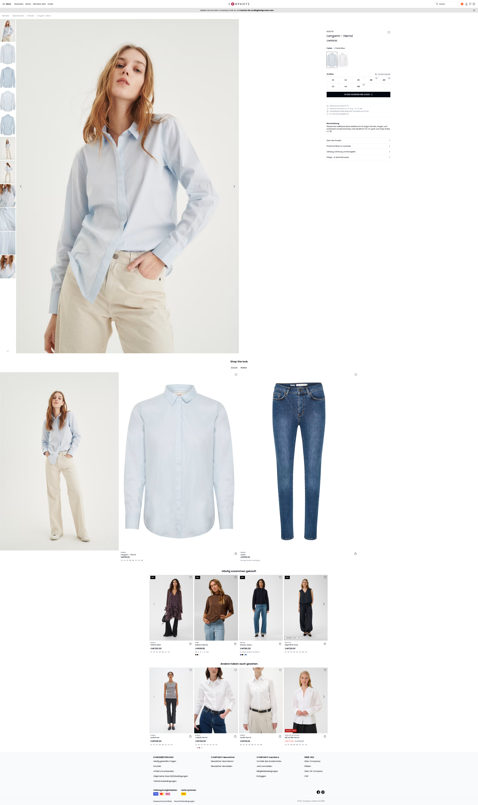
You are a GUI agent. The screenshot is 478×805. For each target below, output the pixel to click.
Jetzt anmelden (264, 766)
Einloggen (261, 776)
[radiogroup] (358, 83)
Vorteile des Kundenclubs (269, 761)
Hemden (30, 16)
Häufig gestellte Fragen (164, 761)
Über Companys (312, 761)
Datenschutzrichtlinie (162, 801)
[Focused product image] (127, 186)
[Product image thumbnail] (7, 30)
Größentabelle (384, 74)
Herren (28, 4)
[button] (358, 140)
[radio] (333, 80)
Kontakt (157, 766)
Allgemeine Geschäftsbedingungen (170, 776)
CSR (306, 776)
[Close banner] (474, 10)
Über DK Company (313, 771)
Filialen (307, 766)
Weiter (243, 367)
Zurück (234, 367)
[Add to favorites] (388, 32)
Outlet (50, 4)
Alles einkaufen (18, 16)
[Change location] (462, 4)
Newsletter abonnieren (222, 761)
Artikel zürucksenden (163, 771)
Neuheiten (18, 4)
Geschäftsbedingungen (184, 801)
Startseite (5, 16)
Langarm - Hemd (44, 16)
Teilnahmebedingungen (165, 781)
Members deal (39, 4)
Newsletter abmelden (221, 766)
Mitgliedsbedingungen (267, 771)
